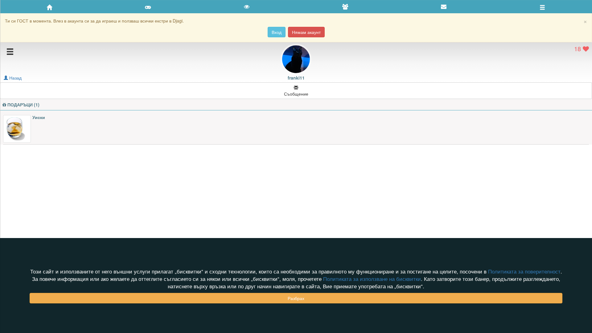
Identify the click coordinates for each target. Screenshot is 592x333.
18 (578, 48)
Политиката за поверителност (524, 271)
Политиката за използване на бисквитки (372, 278)
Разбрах (296, 298)
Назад (15, 78)
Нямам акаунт (306, 32)
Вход (277, 32)
